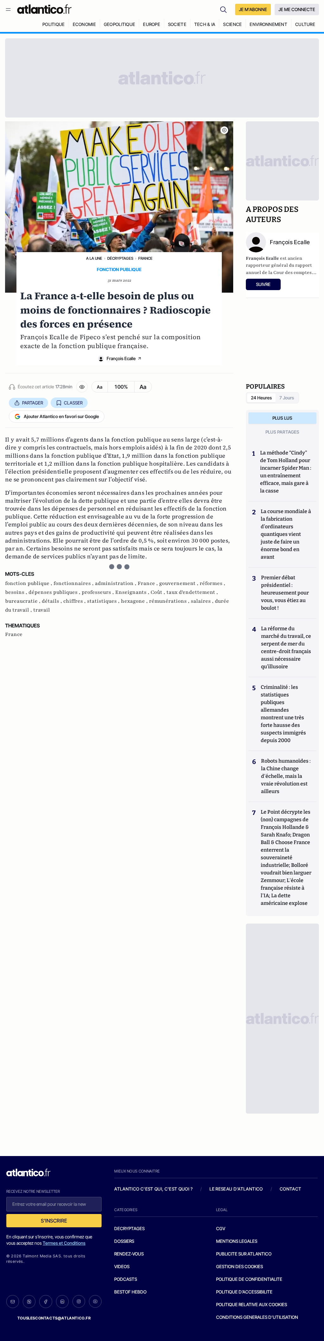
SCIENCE (232, 24)
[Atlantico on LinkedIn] (62, 1301)
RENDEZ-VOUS (129, 1253)
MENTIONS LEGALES (236, 1241)
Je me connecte (296, 9)
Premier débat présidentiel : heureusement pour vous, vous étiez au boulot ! (285, 593)
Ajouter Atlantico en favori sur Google (61, 416)
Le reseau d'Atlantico (236, 1189)
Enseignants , (133, 592)
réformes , (212, 583)
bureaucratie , (23, 601)
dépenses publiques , (55, 592)
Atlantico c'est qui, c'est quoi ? (153, 1189)
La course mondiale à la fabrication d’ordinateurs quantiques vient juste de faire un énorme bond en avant (286, 534)
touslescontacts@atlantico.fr (54, 1318)
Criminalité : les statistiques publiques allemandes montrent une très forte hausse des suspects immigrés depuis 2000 (283, 713)
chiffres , (75, 601)
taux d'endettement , (192, 592)
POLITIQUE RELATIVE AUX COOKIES (251, 1304)
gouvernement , (179, 583)
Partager (32, 402)
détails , (52, 601)
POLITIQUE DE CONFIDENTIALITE (249, 1279)
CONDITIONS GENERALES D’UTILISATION (257, 1317)
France (145, 258)
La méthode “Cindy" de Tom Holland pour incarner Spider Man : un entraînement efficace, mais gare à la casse (285, 472)
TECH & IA (204, 24)
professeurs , (98, 592)
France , (148, 583)
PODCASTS (125, 1279)
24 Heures (261, 397)
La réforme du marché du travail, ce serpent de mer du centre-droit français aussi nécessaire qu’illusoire (286, 648)
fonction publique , (29, 583)
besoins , (16, 592)
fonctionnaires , (74, 583)
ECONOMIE (84, 24)
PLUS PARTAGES (282, 432)
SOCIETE (177, 24)
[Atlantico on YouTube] (95, 1301)
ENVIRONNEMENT (268, 24)
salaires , (203, 601)
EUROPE (151, 24)
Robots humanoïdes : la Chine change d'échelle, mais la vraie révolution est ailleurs (286, 776)
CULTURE (305, 24)
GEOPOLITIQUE (119, 24)
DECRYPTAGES (129, 1228)
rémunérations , (170, 601)
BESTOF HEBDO (130, 1291)
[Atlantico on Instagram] (78, 1301)
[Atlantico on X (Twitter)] (29, 1301)
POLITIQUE (53, 24)
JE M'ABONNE (253, 9)
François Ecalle (121, 358)
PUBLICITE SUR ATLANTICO (243, 1253)
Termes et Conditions (64, 1243)
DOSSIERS (124, 1241)
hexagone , (135, 601)
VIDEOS (121, 1266)
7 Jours (286, 397)
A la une (94, 258)
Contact (290, 1189)
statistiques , (104, 601)
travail (41, 610)
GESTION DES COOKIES (239, 1266)
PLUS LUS (282, 418)
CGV (220, 1228)
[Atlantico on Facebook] (45, 1301)
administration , (116, 583)
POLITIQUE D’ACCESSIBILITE (244, 1291)
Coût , (158, 592)
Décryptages (120, 258)
